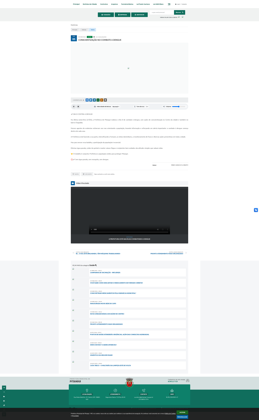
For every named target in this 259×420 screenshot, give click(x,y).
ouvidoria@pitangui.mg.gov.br (143, 397)
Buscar (178, 12)
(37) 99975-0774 (144, 399)
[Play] (74, 107)
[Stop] (78, 107)
